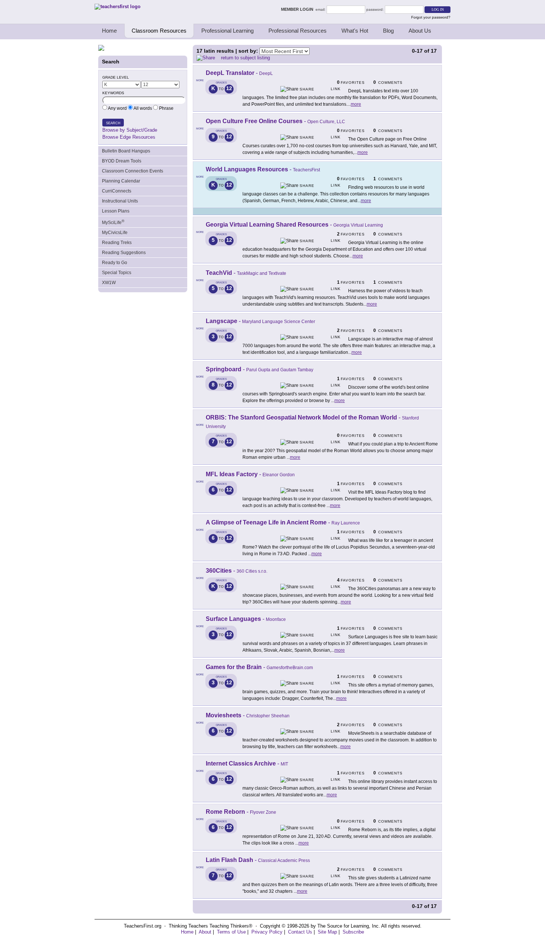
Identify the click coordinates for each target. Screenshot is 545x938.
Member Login (298, 9)
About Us (420, 30)
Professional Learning (227, 30)
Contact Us (300, 932)
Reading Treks (117, 242)
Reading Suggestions (124, 252)
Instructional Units (120, 201)
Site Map (327, 932)
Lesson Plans (115, 211)
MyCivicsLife (115, 232)
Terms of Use (231, 932)
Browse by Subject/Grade (129, 130)
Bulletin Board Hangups (126, 151)
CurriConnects (116, 191)
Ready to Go (114, 262)
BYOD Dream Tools (121, 161)
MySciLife (113, 222)
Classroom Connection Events (132, 171)
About (205, 932)
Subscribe (353, 932)
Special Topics (116, 272)
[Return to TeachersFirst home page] (118, 6)
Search (113, 123)
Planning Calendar (121, 181)
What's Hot (354, 30)
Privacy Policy (267, 932)
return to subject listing (245, 57)
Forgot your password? (430, 17)
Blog (388, 30)
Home (109, 30)
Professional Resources (297, 30)
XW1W (109, 282)
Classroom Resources (159, 30)
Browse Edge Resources (128, 137)
